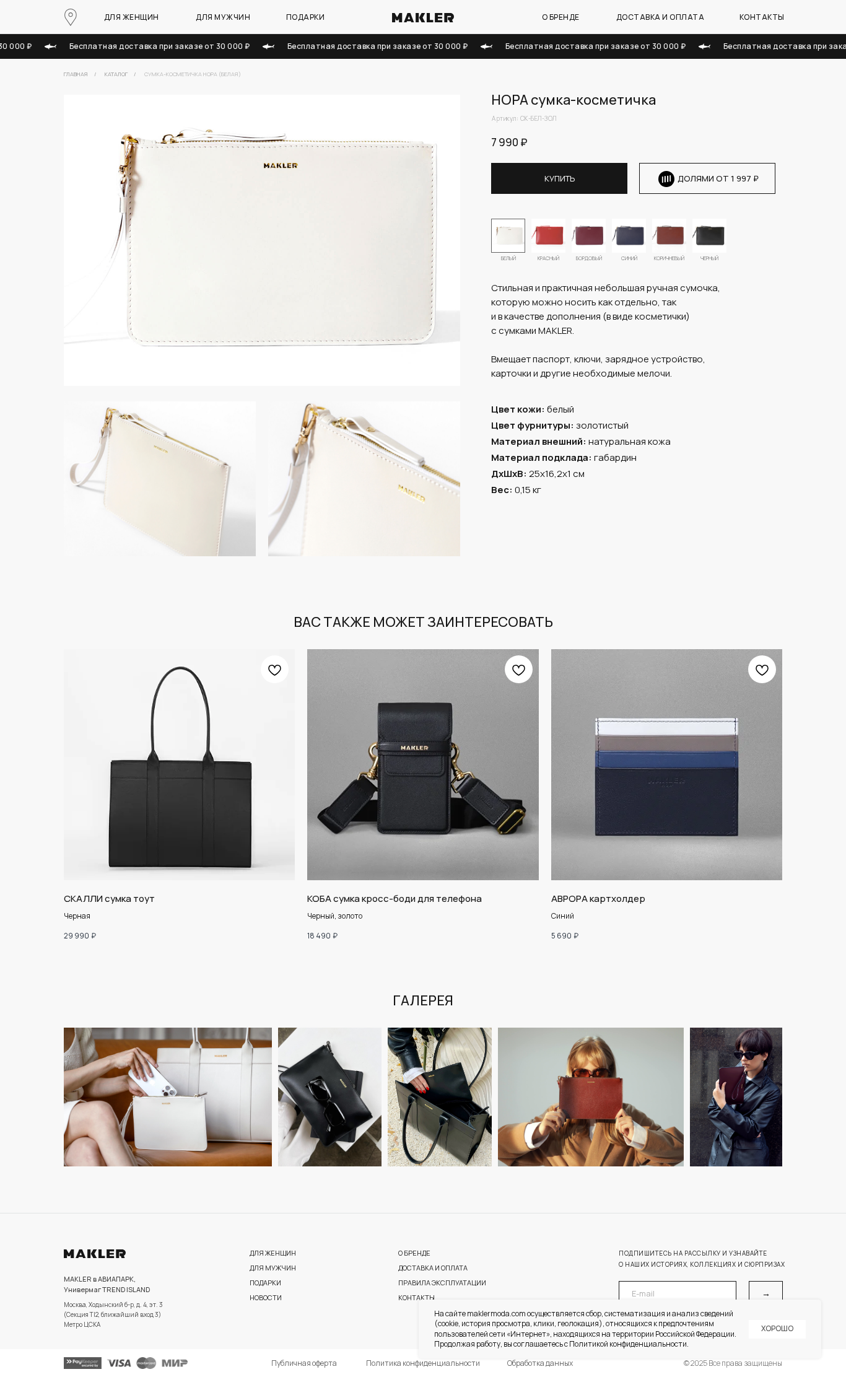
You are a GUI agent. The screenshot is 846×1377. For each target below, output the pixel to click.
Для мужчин (223, 17)
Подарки (305, 17)
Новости (266, 1297)
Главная (76, 74)
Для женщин (131, 17)
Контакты (762, 17)
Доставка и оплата (660, 17)
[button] (718, 178)
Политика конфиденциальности (423, 1363)
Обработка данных (540, 1363)
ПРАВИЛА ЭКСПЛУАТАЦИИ (442, 1282)
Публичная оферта (304, 1363)
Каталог (116, 74)
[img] (548, 236)
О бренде (561, 17)
